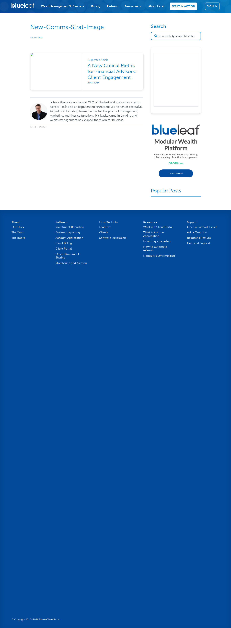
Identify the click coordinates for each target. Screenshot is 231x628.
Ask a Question (197, 232)
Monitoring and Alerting (71, 263)
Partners (112, 6)
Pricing (95, 6)
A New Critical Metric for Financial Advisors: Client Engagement (112, 71)
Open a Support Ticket (202, 227)
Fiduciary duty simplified (159, 255)
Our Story (17, 227)
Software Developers (112, 237)
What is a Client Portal (157, 227)
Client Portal (63, 248)
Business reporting (67, 232)
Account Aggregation (69, 237)
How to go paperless (157, 241)
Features (104, 227)
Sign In (212, 6)
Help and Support (198, 243)
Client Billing (63, 243)
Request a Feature (199, 237)
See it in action (183, 6)
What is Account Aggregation (154, 234)
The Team (17, 232)
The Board (18, 237)
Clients (103, 232)
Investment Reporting (69, 227)
